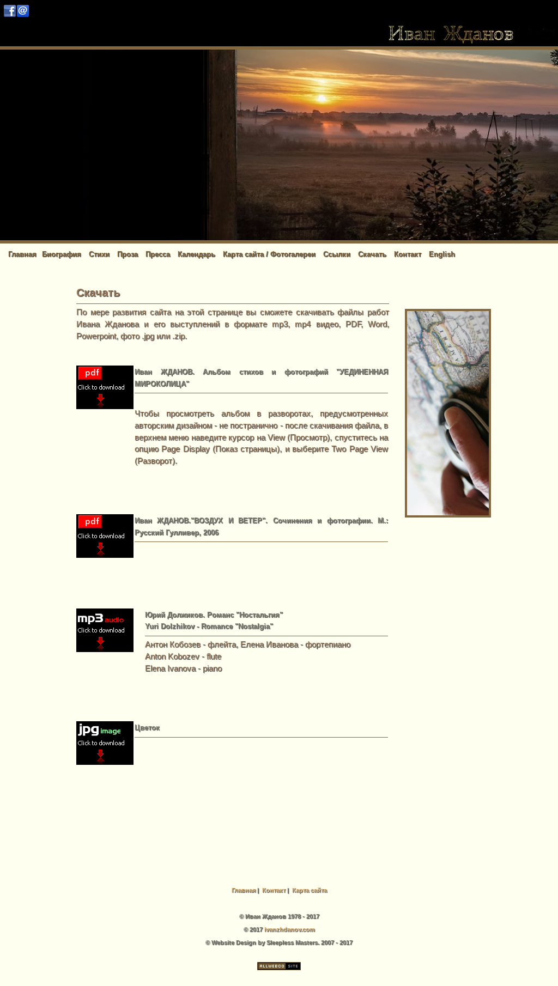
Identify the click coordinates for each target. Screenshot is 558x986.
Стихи (99, 254)
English (442, 254)
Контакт (407, 254)
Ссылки (336, 254)
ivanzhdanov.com (289, 929)
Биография (61, 254)
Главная (22, 254)
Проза (127, 254)
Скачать (372, 254)
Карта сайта (309, 890)
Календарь (196, 254)
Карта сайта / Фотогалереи (269, 254)
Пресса (157, 254)
